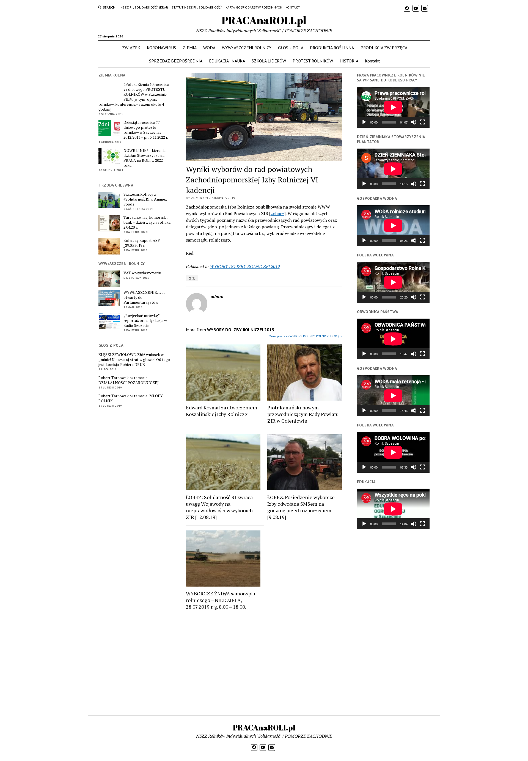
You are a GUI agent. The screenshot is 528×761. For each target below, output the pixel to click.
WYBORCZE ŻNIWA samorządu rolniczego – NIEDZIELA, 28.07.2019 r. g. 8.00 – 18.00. (220, 600)
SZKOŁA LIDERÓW (269, 61)
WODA (209, 47)
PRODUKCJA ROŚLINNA (332, 47)
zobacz (277, 213)
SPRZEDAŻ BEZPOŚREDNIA (175, 61)
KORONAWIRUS (161, 47)
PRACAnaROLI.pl (264, 20)
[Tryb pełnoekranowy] (422, 122)
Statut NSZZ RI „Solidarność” (197, 7)
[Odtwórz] (364, 122)
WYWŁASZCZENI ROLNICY (246, 47)
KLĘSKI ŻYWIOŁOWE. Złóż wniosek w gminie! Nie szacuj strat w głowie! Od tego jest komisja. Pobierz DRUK (134, 359)
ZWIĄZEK (131, 47)
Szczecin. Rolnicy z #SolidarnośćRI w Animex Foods (145, 199)
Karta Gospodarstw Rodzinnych (254, 7)
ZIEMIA (190, 47)
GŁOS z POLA (290, 47)
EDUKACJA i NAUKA (227, 61)
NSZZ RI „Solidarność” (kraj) (144, 7)
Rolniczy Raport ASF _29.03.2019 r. (141, 243)
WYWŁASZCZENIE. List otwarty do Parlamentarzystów (144, 297)
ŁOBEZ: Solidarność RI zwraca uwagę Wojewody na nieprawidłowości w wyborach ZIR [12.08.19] (219, 507)
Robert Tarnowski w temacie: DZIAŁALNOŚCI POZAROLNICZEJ (128, 380)
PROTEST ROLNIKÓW (313, 61)
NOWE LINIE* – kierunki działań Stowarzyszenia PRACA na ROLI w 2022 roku (144, 158)
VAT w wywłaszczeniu (142, 272)
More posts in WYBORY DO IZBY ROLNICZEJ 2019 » (305, 336)
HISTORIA (349, 61)
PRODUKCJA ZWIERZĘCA (384, 47)
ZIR (192, 278)
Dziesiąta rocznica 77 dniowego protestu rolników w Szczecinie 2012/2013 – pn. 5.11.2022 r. (145, 130)
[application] (393, 107)
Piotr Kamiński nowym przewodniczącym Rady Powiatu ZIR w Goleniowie (303, 414)
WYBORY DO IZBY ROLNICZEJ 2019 (245, 266)
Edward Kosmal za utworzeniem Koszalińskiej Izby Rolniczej (221, 410)
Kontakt (292, 7)
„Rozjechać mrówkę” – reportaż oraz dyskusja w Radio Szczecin (145, 320)
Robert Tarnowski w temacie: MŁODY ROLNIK (130, 398)
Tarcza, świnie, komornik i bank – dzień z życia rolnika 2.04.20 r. (146, 222)
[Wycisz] (413, 122)
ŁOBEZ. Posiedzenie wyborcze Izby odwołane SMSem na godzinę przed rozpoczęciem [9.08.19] (301, 507)
